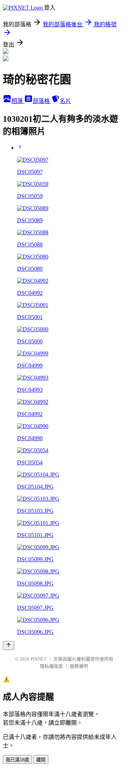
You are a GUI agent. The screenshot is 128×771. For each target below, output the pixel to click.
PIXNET (39, 659)
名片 (65, 101)
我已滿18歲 (17, 759)
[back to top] (8, 645)
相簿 (17, 101)
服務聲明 (79, 666)
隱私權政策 (51, 666)
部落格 (42, 101)
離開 (41, 759)
